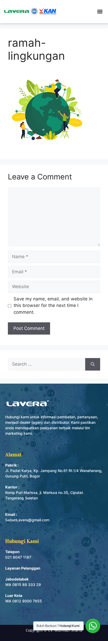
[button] (100, 11)
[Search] (92, 364)
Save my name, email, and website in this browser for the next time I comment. (53, 305)
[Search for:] (46, 364)
